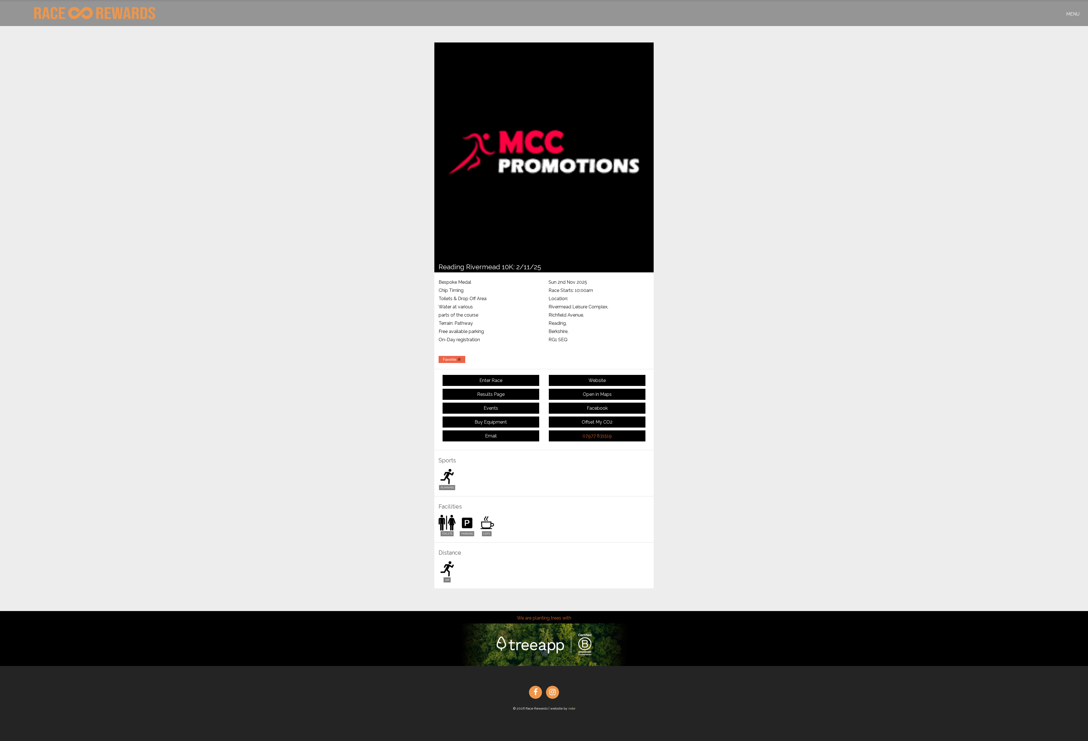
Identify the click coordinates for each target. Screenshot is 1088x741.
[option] (544, 152)
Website (597, 380)
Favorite (450, 359)
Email (491, 436)
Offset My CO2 (597, 422)
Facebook (597, 408)
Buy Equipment (491, 422)
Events (491, 408)
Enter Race (490, 380)
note (571, 708)
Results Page (491, 394)
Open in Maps (597, 394)
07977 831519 (597, 436)
